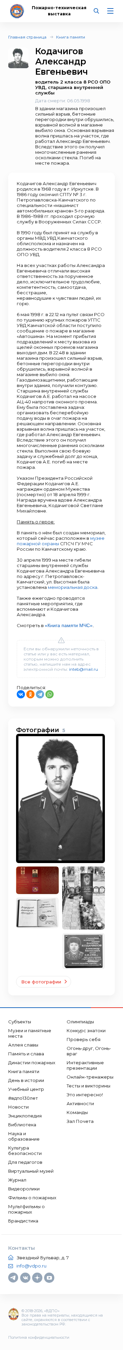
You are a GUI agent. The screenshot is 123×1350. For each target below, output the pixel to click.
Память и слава (26, 1053)
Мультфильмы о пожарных (26, 1209)
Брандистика (23, 1220)
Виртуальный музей (31, 1171)
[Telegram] (40, 694)
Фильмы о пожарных (32, 1197)
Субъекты (19, 1021)
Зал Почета (80, 1121)
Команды (77, 1112)
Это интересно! (85, 1094)
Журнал (17, 1180)
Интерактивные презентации (85, 1065)
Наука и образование (24, 1136)
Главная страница (27, 37)
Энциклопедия (25, 1115)
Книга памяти (70, 37)
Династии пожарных (31, 1062)
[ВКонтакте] (21, 694)
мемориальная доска (72, 587)
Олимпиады (80, 1021)
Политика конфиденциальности (38, 1337)
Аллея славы (23, 1045)
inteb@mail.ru (83, 669)
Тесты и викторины (88, 1085)
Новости (18, 1107)
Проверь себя (83, 1039)
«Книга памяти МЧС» (69, 625)
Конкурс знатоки (86, 1030)
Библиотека (22, 1124)
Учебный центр (26, 1089)
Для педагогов (25, 1162)
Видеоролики (24, 1188)
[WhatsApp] (49, 694)
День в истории (26, 1080)
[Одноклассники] (30, 694)
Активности (80, 1103)
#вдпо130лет (23, 1098)
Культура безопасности (25, 1150)
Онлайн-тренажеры (90, 1077)
